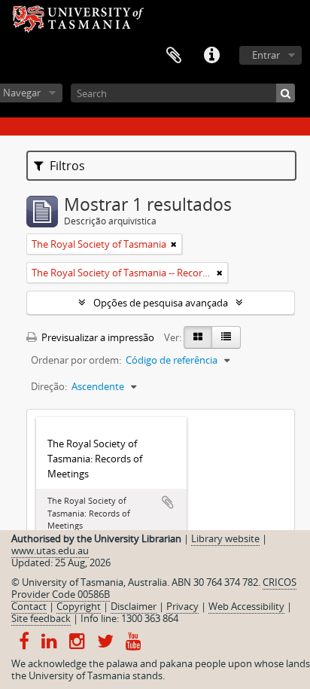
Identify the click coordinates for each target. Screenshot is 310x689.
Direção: (49, 386)
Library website (225, 538)
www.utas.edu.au (50, 550)
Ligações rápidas (211, 56)
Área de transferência (174, 56)
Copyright (78, 606)
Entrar (266, 55)
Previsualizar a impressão (96, 337)
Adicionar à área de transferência (167, 502)
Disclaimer (134, 606)
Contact (29, 606)
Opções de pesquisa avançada (160, 302)
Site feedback (41, 618)
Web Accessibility (246, 606)
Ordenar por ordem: (76, 360)
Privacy (182, 606)
